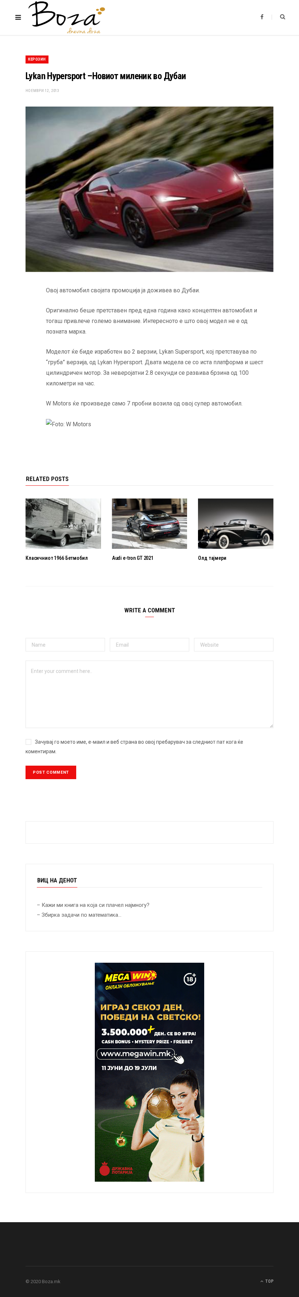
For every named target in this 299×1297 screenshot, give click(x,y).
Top (268, 1281)
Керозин (37, 59)
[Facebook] (20, 312)
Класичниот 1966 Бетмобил (57, 558)
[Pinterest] (20, 349)
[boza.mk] (66, 17)
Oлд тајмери (212, 558)
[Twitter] (20, 331)
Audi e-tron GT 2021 (133, 558)
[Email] (20, 368)
